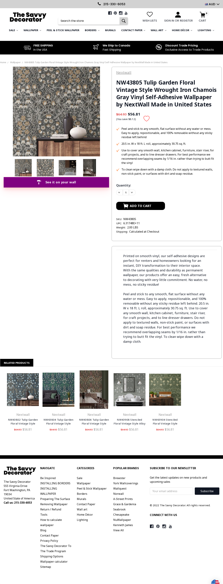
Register (186, 21)
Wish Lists (150, 21)
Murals (110, 30)
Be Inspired (48, 478)
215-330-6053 (113, 4)
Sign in (169, 21)
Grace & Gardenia (124, 504)
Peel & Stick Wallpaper (63, 30)
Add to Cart (23, 390)
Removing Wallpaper (54, 504)
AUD (212, 4)
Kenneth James (123, 525)
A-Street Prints (123, 499)
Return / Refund (50, 509)
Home (3, 62)
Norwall (118, 494)
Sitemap (45, 567)
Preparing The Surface (55, 499)
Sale (12, 30)
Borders (91, 30)
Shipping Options (51, 556)
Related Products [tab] (17, 362)
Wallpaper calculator (54, 561)
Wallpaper (31, 30)
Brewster (119, 478)
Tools (43, 515)
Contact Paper (132, 30)
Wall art (157, 30)
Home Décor (181, 30)
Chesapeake (121, 515)
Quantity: (123, 185)
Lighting (205, 30)
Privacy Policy (49, 541)
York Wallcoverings (125, 483)
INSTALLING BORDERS (55, 483)
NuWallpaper (122, 520)
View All (118, 530)
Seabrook (119, 509)
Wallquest (119, 488)
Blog (43, 530)
